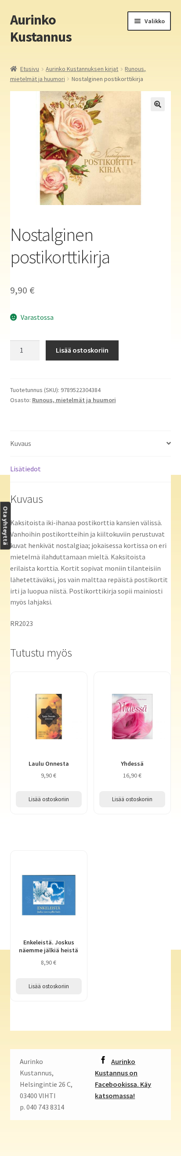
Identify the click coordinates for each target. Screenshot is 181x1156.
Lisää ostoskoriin (82, 350)
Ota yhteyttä (5, 525)
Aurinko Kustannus (41, 28)
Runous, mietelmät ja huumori (74, 400)
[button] (158, 104)
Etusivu (29, 69)
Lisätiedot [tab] (25, 468)
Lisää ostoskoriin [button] (49, 799)
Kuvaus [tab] (20, 443)
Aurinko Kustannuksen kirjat (82, 69)
